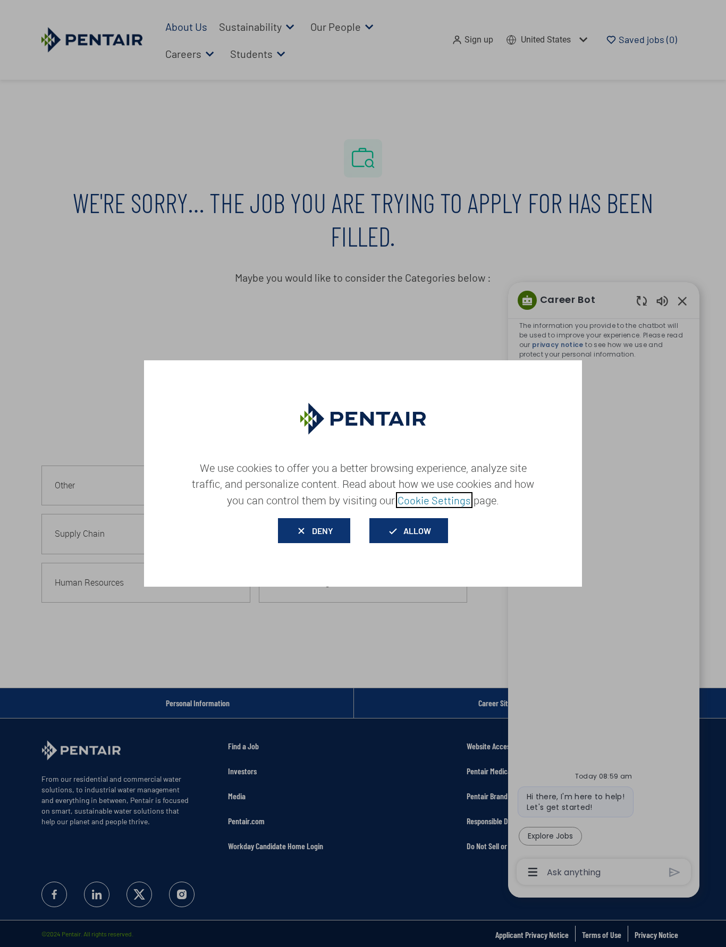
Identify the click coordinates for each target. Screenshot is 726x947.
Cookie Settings (434, 500)
